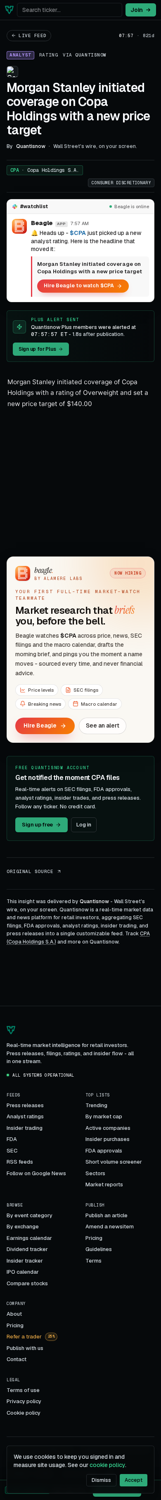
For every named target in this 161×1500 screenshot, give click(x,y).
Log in (83, 824)
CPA (44, 170)
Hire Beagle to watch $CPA (79, 285)
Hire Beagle (40, 725)
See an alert (102, 725)
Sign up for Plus (37, 349)
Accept (133, 1480)
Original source (30, 871)
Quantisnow (91, 55)
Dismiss (101, 1480)
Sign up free (37, 824)
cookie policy (107, 1465)
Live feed (33, 35)
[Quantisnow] (9, 10)
